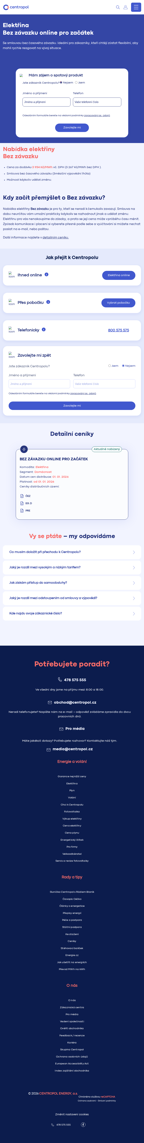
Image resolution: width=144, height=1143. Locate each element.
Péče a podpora (72, 920)
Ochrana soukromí (87, 1101)
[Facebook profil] (83, 1124)
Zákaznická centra (72, 1007)
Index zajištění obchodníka (72, 1071)
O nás (72, 1000)
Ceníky (72, 941)
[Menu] (136, 7)
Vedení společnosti (72, 1021)
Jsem (81, 83)
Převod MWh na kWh (72, 969)
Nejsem (68, 83)
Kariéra (71, 1043)
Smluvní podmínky (107, 1101)
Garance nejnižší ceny (72, 776)
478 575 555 (75, 680)
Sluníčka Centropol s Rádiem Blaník (72, 892)
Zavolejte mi (72, 127)
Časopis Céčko (72, 899)
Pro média (75, 729)
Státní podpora (72, 927)
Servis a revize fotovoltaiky (72, 861)
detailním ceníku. (56, 237)
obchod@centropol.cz (75, 702)
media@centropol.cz (73, 749)
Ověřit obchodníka (72, 1028)
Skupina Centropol (72, 1049)
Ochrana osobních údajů (72, 1057)
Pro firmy (72, 847)
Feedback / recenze (72, 1035)
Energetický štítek (72, 840)
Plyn (72, 790)
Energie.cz (72, 955)
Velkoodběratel (72, 854)
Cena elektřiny (72, 826)
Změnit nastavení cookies (72, 1114)
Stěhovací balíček (72, 948)
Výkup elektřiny (72, 819)
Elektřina (72, 783)
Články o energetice (72, 906)
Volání (72, 798)
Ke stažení (72, 934)
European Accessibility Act (72, 1064)
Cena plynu (72, 833)
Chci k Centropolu (72, 805)
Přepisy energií (72, 913)
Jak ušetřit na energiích (72, 962)
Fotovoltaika (72, 812)
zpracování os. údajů (97, 115)
